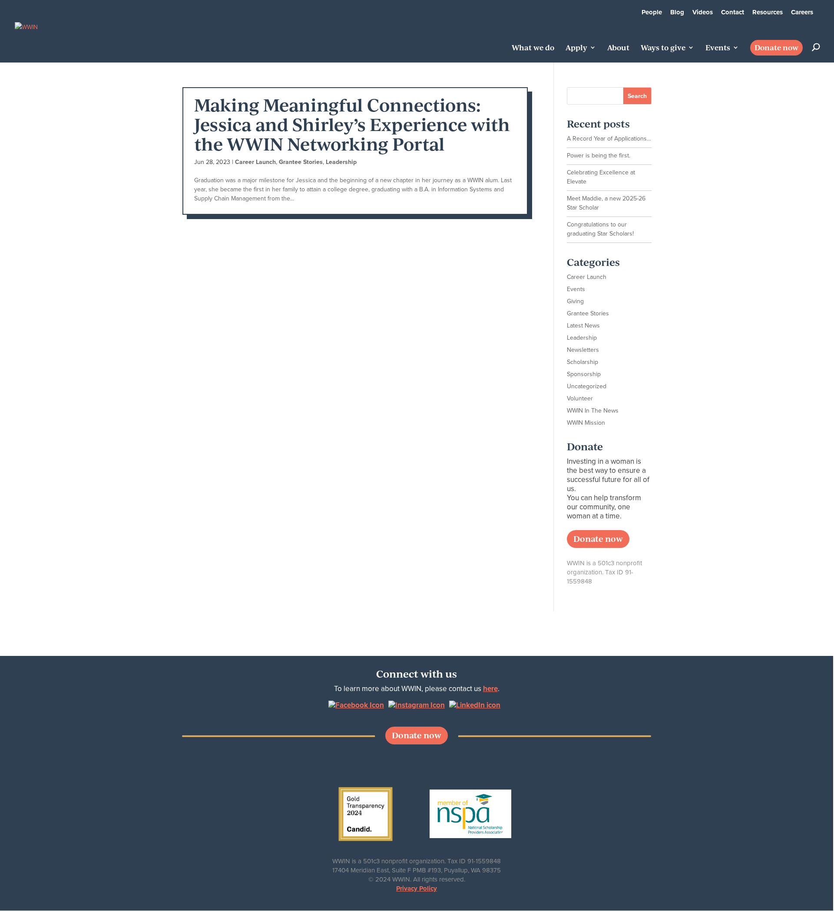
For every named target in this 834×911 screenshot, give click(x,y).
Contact (732, 12)
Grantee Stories (301, 162)
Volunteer (580, 398)
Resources (767, 12)
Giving (575, 301)
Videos (702, 12)
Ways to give (663, 48)
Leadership (341, 162)
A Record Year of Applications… (609, 138)
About (618, 48)
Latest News (583, 325)
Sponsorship (584, 374)
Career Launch (255, 162)
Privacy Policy (416, 888)
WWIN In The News (593, 410)
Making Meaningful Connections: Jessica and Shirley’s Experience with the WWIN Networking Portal (352, 124)
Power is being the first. (598, 155)
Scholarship (582, 362)
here (490, 688)
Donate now (776, 47)
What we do (533, 48)
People (652, 12)
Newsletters (583, 350)
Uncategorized (586, 386)
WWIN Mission (586, 422)
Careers (802, 12)
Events (717, 48)
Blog (677, 12)
